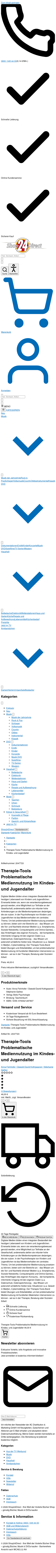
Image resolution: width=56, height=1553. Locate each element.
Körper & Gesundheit (16, 811)
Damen (4, 689)
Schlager (9, 480)
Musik (9, 714)
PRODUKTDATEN (45, 1237)
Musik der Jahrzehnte (11, 477)
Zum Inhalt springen (10, 2)
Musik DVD (16, 756)
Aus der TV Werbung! (16, 1451)
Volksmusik (18, 480)
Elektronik (16, 613)
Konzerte (33, 545)
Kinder (26, 545)
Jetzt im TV (6, 625)
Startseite (5, 832)
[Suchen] (2, 262)
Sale (23, 689)
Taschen (15, 799)
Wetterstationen (28, 613)
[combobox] (13, 256)
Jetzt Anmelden (8, 1420)
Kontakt (9, 1475)
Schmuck (15, 805)
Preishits (5, 622)
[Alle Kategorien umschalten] (3, 410)
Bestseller (29, 689)
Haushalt (10, 769)
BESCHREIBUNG (11, 1237)
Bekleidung (16, 808)
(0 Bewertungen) (8, 1091)
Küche (10, 616)
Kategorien (15, 832)
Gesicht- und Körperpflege (23, 821)
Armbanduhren (13, 1463)
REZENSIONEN (28, 1237)
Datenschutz (12, 1495)
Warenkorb (26, 832)
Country (27, 480)
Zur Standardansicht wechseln (18, 1538)
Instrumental (42, 480)
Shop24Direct (7, 829)
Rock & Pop (17, 720)
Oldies (34, 480)
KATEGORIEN (13, 410)
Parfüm (14, 818)
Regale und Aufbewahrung (12, 618)
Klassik (51, 480)
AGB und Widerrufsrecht (17, 1525)
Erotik (20, 545)
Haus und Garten (19, 781)
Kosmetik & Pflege (20, 815)
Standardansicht (21, 830)
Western (28, 548)
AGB (8, 1498)
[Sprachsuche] (2, 259)
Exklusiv (10, 708)
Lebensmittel (20, 619)
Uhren (14, 802)
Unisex (17, 689)
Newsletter (11, 1481)
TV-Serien (19, 548)
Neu (3, 413)
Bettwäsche (6, 613)
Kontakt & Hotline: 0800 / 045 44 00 (22, 1522)
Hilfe (8, 1478)
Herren (11, 689)
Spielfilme (10, 548)
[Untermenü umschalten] (2, 475)
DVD (8, 741)
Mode (8, 796)
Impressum (11, 1501)
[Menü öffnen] (2, 394)
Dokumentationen (9, 545)
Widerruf (10, 1484)
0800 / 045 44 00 (9, 61)
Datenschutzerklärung (16, 1528)
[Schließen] (2, 703)
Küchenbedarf (32, 619)
